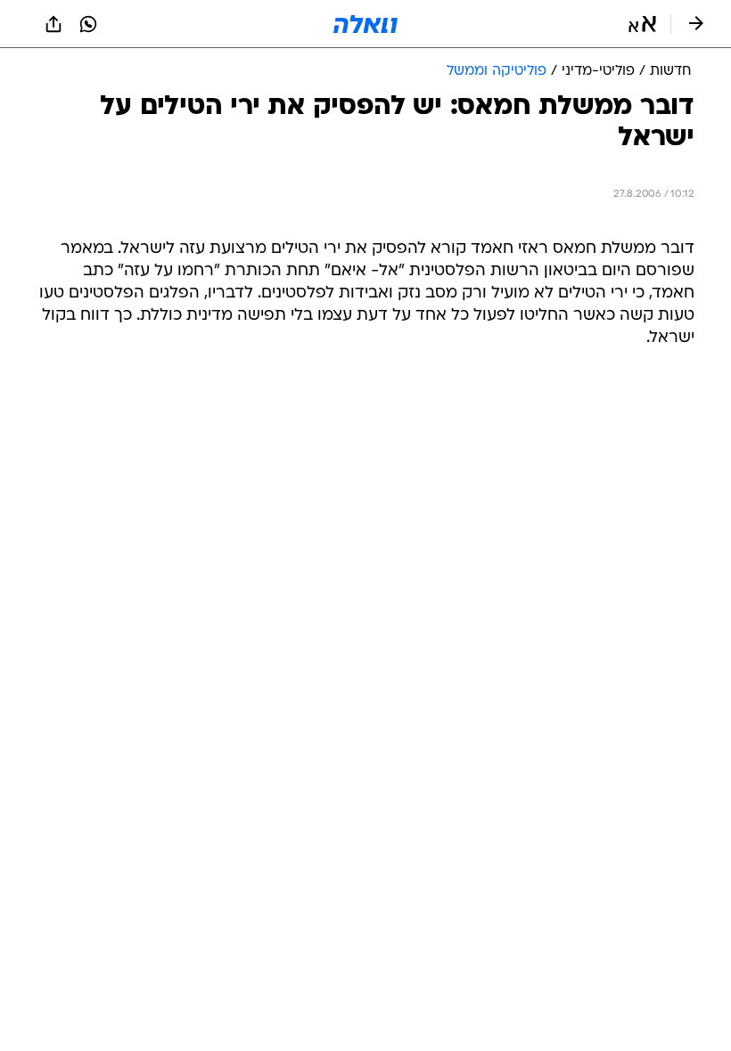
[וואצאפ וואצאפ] (88, 24)
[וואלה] (365, 24)
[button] (642, 24)
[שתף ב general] (53, 24)
